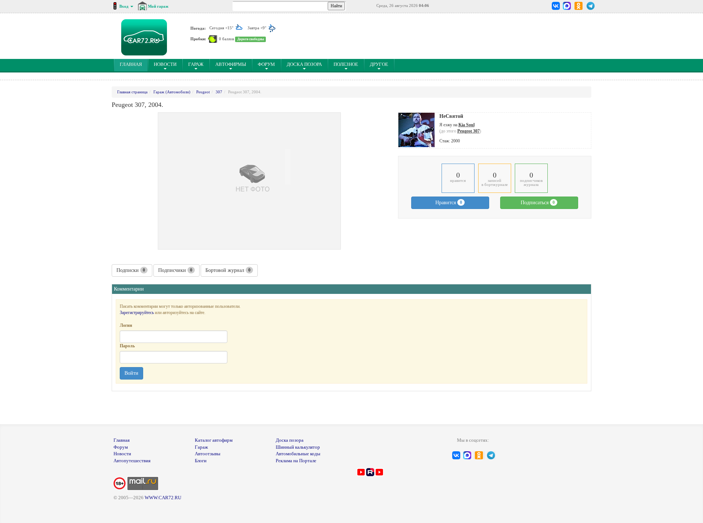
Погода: (198, 28)
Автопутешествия (132, 460)
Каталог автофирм (214, 440)
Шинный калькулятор (298, 447)
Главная (122, 440)
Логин (126, 325)
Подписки (130, 270)
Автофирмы (230, 64)
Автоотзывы (207, 453)
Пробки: (198, 39)
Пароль (127, 345)
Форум (266, 64)
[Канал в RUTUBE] (370, 471)
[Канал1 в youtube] (361, 471)
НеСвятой (451, 116)
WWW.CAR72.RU (163, 497)
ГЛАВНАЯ (134, 64)
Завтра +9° (257, 28)
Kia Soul (466, 124)
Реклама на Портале (296, 460)
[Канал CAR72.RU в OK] (578, 6)
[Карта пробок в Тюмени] (212, 39)
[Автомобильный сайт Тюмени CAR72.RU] (144, 37)
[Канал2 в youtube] (379, 471)
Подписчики (175, 270)
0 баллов (226, 39)
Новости (165, 64)
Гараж (196, 64)
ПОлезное (346, 64)
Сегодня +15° (221, 28)
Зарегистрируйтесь (137, 312)
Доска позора (304, 64)
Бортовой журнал (227, 270)
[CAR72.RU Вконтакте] (556, 6)
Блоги (201, 460)
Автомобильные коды (298, 453)
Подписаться (538, 202)
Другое (379, 64)
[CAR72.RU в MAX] (566, 6)
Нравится (448, 202)
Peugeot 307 (468, 131)
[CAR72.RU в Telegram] (591, 6)
